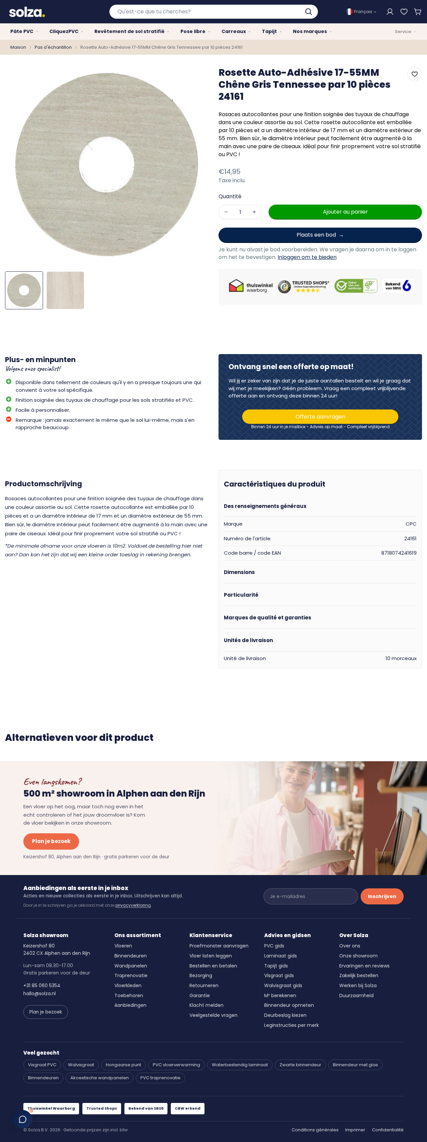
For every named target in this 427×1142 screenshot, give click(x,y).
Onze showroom (358, 955)
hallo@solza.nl (39, 993)
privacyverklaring (133, 905)
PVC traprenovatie (160, 1078)
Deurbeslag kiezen (285, 1015)
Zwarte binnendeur (300, 1065)
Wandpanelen (130, 965)
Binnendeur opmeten (289, 1005)
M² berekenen (280, 995)
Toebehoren (128, 995)
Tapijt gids (276, 965)
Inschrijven (382, 896)
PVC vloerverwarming (176, 1065)
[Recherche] (309, 12)
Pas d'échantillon (53, 47)
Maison (18, 47)
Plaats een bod (316, 235)
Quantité (230, 196)
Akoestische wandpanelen (99, 1078)
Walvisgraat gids (283, 985)
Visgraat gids (279, 975)
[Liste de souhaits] (404, 12)
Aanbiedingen (130, 1005)
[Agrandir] (194, 76)
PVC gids (274, 945)
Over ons (349, 945)
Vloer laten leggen (210, 955)
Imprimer (355, 1130)
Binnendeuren (130, 955)
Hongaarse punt (123, 1065)
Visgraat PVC (42, 1065)
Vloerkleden (127, 985)
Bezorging (200, 975)
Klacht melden (206, 1005)
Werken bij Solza (358, 985)
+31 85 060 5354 (41, 985)
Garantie (199, 995)
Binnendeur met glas (355, 1065)
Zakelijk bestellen (358, 975)
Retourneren (204, 985)
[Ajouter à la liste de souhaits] (414, 74)
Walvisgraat (81, 1065)
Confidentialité (388, 1130)
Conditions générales (315, 1130)
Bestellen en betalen (213, 965)
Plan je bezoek (51, 841)
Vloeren (123, 945)
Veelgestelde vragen (213, 1015)
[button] (418, 12)
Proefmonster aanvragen (219, 945)
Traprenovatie (130, 975)
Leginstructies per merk (291, 1025)
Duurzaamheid (356, 995)
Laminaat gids (280, 955)
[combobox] (213, 12)
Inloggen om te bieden (307, 257)
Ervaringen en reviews (364, 965)
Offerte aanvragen (320, 416)
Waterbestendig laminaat (240, 1065)
